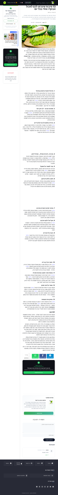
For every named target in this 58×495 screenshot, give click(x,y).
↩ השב (46, 455)
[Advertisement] (39, 80)
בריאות (12, 76)
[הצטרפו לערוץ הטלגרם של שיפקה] (53, 487)
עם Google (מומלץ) (9, 23)
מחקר (36, 100)
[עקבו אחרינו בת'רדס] (45, 487)
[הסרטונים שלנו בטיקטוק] (48, 487)
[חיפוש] (4, 2)
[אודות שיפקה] (50, 402)
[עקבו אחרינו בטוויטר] (50, 487)
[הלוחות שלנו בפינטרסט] (37, 487)
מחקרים (30, 112)
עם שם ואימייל (10, 20)
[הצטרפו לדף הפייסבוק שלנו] (39, 487)
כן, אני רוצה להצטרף (39, 372)
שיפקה (43, 22)
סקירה (47, 130)
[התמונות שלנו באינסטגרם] (42, 487)
